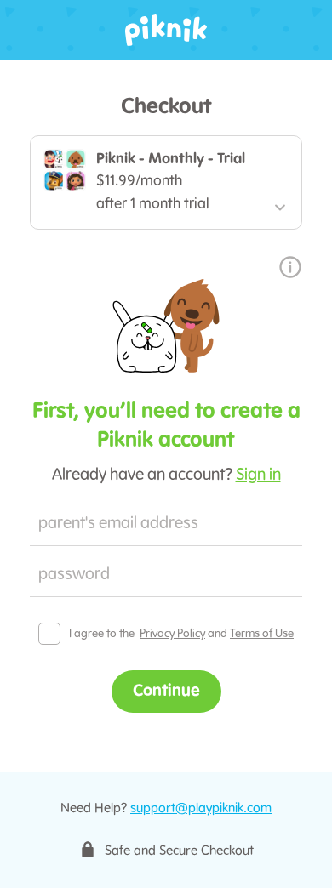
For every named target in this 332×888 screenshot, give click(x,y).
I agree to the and (181, 634)
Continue (166, 691)
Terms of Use (262, 634)
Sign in (258, 475)
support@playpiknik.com (201, 809)
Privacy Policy (172, 634)
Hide (280, 576)
